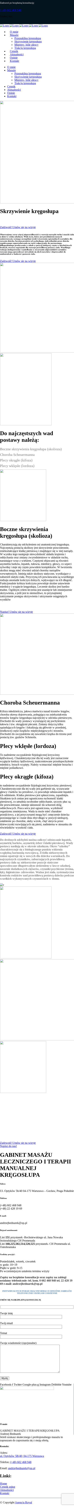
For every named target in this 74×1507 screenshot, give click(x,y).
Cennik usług (7, 1486)
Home (3, 1483)
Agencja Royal (23, 1502)
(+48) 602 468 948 (10, 10)
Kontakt (4, 1493)
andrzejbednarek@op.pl (21, 1468)
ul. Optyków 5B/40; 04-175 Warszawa (22, 1456)
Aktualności (7, 1490)
